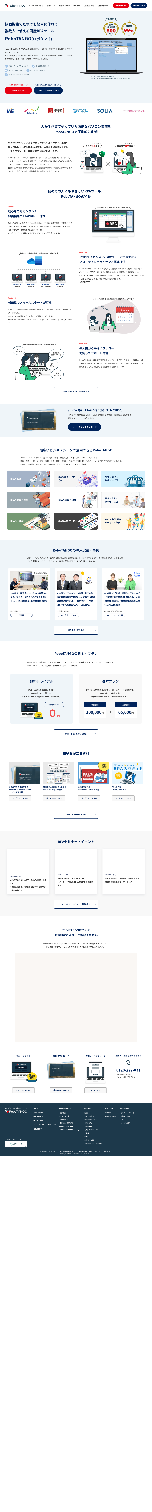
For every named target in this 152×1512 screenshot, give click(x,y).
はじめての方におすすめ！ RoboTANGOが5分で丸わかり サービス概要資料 (20, 790)
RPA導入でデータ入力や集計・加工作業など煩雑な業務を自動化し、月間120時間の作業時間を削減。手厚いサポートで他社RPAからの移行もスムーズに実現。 (76, 599)
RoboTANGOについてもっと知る (76, 391)
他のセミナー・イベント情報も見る (76, 904)
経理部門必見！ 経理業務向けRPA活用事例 (88, 788)
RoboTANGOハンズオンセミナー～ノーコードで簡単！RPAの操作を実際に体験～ (75, 882)
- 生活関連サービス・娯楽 (92, 1143)
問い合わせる (95, 1090)
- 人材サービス (88, 1140)
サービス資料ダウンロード (48, 90)
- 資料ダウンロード (126, 1116)
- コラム (122, 1119)
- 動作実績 (62, 1113)
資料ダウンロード (139, 5)
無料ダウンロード (62, 1090)
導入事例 (76, 5)
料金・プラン (64, 5)
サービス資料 (38, 1121)
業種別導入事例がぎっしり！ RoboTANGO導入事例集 (54, 788)
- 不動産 (86, 1133)
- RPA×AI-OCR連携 (66, 1123)
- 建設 (85, 1136)
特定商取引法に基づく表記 (48, 1151)
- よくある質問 (125, 1123)
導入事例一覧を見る (76, 630)
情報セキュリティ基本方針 (102, 1151)
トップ (35, 1108)
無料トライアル (121, 5)
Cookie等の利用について (67, 1151)
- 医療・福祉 (87, 1126)
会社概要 (36, 1129)
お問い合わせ (102, 5)
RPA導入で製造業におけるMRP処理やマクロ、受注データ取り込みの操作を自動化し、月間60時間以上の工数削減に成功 (28, 597)
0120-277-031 (128, 1070)
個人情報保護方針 (84, 1151)
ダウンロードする (21, 798)
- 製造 (85, 1113)
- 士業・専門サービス (90, 1130)
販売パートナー (110, 1116)
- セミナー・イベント (127, 1113)
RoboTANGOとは (36, 5)
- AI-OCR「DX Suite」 (67, 1126)
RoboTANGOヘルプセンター (43, 1125)
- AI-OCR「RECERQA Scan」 (69, 1130)
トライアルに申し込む (23, 1090)
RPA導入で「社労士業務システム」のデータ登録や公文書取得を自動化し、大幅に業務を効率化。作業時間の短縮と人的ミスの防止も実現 (122, 599)
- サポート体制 (64, 1116)
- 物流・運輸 (87, 1123)
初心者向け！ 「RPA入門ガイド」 (120, 788)
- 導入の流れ (63, 1119)
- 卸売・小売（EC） (90, 1116)
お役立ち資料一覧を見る (76, 814)
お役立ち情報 (88, 5)
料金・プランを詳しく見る (76, 734)
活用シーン (51, 5)
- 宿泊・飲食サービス (90, 1119)
